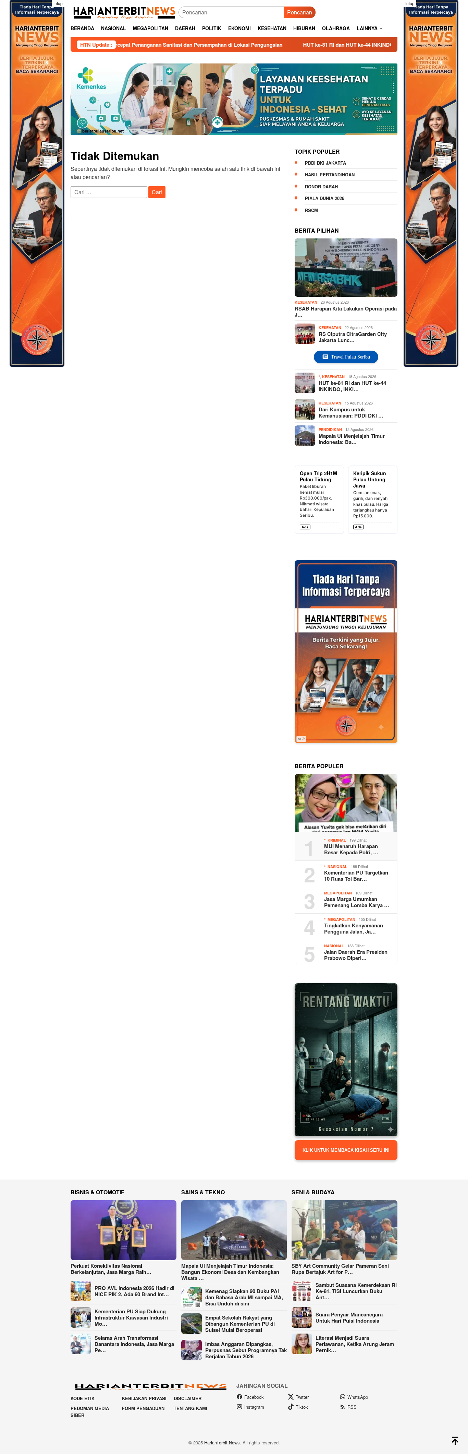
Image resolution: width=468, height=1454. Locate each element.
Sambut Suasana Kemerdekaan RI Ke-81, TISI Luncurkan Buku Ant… (356, 1291)
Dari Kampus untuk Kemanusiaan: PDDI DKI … (351, 412)
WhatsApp (357, 1397)
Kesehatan (306, 302)
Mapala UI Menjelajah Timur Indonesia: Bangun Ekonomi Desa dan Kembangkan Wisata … (230, 1272)
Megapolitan (338, 892)
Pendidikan (330, 429)
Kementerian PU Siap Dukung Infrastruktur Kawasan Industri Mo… (131, 1317)
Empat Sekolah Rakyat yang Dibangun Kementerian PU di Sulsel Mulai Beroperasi (240, 1323)
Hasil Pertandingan (330, 174)
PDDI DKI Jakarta (325, 163)
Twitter (302, 1397)
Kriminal (337, 840)
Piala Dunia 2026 (324, 198)
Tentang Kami (190, 1408)
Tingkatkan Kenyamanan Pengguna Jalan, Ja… (353, 928)
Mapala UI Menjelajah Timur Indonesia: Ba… (352, 438)
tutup (58, 3)
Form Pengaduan (143, 1408)
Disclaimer (187, 1398)
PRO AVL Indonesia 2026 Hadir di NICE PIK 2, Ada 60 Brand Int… (134, 1291)
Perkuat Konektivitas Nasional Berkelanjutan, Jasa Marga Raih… (111, 1269)
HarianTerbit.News (222, 1442)
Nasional (337, 866)
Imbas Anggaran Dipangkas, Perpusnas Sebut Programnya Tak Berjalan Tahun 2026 (246, 1350)
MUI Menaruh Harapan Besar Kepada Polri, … (351, 849)
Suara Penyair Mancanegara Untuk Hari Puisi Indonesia (349, 1317)
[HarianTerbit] (124, 11)
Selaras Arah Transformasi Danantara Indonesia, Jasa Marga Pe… (134, 1344)
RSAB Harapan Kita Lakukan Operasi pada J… (346, 311)
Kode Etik (83, 1398)
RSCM (311, 210)
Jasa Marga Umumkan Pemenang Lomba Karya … (356, 902)
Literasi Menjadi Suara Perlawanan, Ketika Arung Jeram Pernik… (355, 1344)
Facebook (254, 1397)
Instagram (254, 1407)
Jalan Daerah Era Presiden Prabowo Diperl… (355, 955)
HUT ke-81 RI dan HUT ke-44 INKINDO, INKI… (352, 385)
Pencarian (299, 12)
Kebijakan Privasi (144, 1398)
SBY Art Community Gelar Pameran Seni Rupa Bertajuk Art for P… (340, 1269)
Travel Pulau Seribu (350, 357)
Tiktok (302, 1407)
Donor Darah (321, 186)
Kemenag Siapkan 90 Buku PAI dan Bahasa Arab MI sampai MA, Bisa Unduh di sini (244, 1297)
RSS (352, 1407)
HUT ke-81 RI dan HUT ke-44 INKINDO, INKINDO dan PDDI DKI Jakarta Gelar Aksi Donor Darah (343, 45)
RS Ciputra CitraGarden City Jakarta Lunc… (353, 336)
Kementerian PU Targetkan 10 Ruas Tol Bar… (356, 875)
